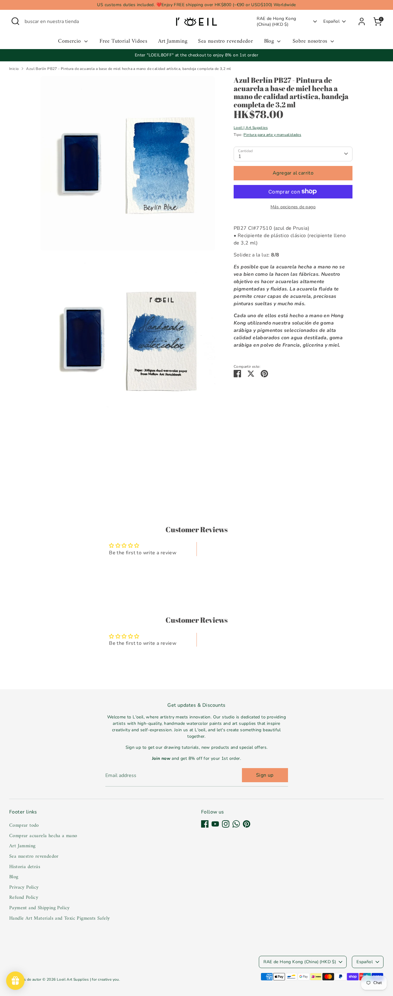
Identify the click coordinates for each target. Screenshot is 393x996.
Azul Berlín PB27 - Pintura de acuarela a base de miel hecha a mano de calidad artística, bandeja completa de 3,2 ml (128, 68)
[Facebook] (204, 824)
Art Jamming (172, 41)
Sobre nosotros (311, 41)
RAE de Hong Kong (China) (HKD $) (276, 22)
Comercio (70, 41)
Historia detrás (24, 867)
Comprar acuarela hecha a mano (43, 836)
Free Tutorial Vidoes (123, 41)
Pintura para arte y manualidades (272, 134)
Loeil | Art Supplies (251, 127)
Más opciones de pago (293, 207)
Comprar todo (24, 825)
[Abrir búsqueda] (15, 21)
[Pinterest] (246, 824)
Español (331, 21)
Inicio (14, 68)
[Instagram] (225, 824)
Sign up (265, 775)
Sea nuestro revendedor (225, 41)
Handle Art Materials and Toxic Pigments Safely (59, 918)
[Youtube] (215, 824)
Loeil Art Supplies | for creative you (88, 979)
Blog (270, 41)
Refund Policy (23, 897)
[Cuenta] (362, 21)
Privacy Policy (24, 887)
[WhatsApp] (236, 824)
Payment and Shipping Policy (39, 908)
